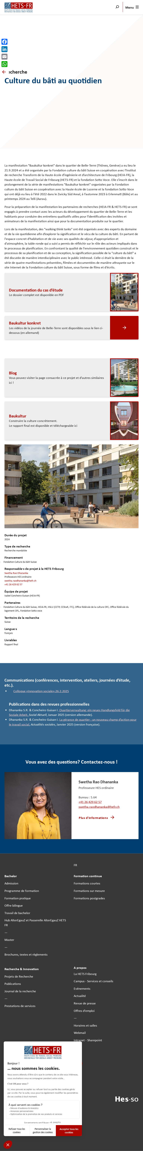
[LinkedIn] (4, 49)
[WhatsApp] (4, 64)
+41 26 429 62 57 (13, 584)
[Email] (4, 56)
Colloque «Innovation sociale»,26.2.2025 (41, 691)
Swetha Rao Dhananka (16, 572)
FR (75, 865)
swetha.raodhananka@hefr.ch (20, 580)
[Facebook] (4, 41)
